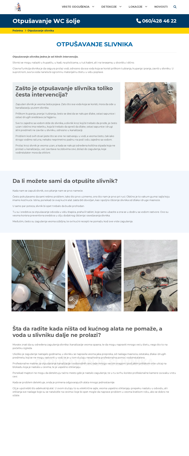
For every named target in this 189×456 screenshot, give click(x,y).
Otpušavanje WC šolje (46, 20)
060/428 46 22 (159, 21)
